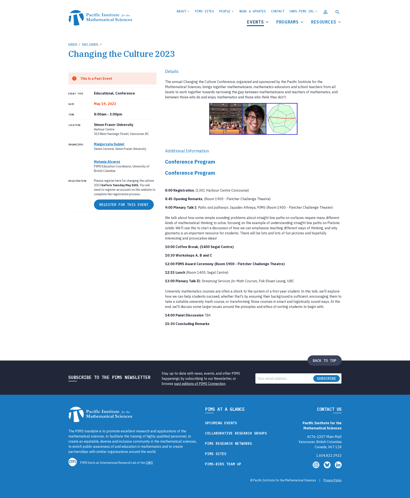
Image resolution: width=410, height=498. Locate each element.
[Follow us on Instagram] (316, 467)
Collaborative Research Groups (236, 433)
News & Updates (252, 11)
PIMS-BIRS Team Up (223, 464)
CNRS (149, 463)
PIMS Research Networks (228, 443)
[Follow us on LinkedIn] (338, 467)
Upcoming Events (221, 423)
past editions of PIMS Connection (199, 383)
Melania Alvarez (107, 162)
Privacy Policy (333, 480)
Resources (323, 22)
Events (255, 22)
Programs (287, 22)
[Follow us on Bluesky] (327, 467)
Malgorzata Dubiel (109, 144)
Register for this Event (123, 204)
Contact (277, 11)
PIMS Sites (204, 11)
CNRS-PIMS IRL (301, 11)
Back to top (324, 360)
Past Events (90, 44)
